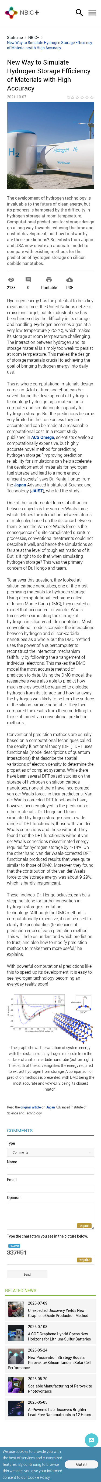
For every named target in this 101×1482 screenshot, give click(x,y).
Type (11, 1143)
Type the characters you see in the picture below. (47, 1236)
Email (12, 1179)
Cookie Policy (39, 1477)
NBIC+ (33, 37)
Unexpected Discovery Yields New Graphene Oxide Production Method (58, 1313)
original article (30, 1107)
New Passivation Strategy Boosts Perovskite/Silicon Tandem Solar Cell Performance (49, 1362)
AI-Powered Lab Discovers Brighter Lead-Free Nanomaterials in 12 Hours (59, 1412)
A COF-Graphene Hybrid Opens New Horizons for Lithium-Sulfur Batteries (59, 1336)
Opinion (13, 1197)
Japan (20, 485)
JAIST (37, 491)
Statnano (15, 37)
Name (12, 1161)
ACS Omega (42, 437)
